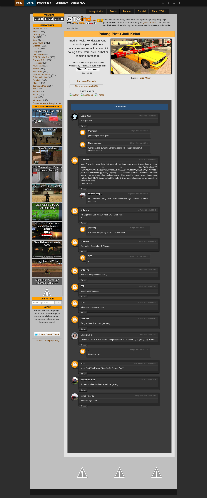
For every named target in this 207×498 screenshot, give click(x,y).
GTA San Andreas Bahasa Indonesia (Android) (47, 169)
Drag (35, 51)
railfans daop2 (95, 194)
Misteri (36, 69)
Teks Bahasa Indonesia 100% (47, 244)
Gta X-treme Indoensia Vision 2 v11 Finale (47, 225)
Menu (19, 3)
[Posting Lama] (156, 472)
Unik (35, 97)
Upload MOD (78, 3)
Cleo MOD (38, 43)
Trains (36, 91)
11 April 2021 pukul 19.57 (147, 318)
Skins (35, 83)
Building (36, 34)
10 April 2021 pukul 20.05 (147, 270)
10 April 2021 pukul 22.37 (139, 256)
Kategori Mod (96, 11)
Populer (127, 11)
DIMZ (83, 302)
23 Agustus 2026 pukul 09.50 (137, 194)
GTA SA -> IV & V (41, 57)
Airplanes (37, 29)
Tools (35, 89)
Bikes (35, 31)
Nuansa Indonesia (41, 74)
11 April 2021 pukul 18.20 (147, 302)
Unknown (92, 131)
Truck (35, 94)
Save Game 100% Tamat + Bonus (47, 187)
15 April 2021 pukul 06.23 (147, 335)
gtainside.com (149, 22)
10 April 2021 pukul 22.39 (147, 286)
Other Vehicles (40, 77)
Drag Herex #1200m (47, 261)
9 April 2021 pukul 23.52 (147, 159)
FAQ (57, 340)
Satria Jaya (86, 116)
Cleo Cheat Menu (47, 148)
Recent (113, 11)
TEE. (90, 256)
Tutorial (29, 3)
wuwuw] (92, 228)
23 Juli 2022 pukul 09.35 (147, 380)
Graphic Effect (40, 60)
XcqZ (83, 363)
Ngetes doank (94, 143)
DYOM (36, 49)
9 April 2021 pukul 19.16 (147, 116)
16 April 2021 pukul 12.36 (139, 350)
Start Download (87, 69)
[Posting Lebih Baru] (82, 472)
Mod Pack (37, 71)
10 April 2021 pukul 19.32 (147, 241)
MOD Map (38, 66)
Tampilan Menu (40, 86)
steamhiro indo (88, 380)
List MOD (39, 340)
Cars (35, 40)
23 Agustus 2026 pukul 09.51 (145, 396)
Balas (83, 126)
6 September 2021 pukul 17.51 (145, 363)
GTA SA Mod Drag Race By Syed (47, 112)
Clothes (36, 46)
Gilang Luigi (86, 335)
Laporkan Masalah (86, 81)
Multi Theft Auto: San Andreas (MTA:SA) (47, 281)
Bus (35, 37)
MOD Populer (44, 3)
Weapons (37, 100)
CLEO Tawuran (47, 129)
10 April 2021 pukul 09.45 (147, 210)
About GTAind (159, 11)
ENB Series (38, 54)
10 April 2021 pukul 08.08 (139, 143)
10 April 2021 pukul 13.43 (139, 228)
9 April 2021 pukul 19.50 (139, 131)
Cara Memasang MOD (86, 86)
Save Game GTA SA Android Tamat (47, 206)
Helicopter (38, 63)
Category (49, 340)
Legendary (61, 3)
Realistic (37, 80)
